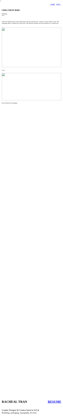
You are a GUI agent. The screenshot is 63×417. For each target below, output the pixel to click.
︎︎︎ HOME (52, 4)
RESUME (54, 401)
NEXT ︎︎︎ (58, 4)
